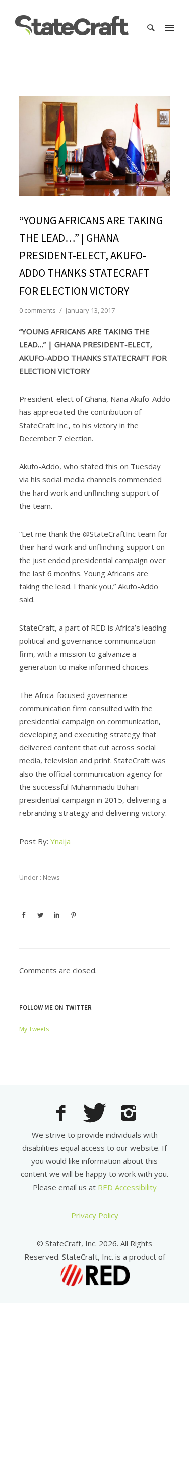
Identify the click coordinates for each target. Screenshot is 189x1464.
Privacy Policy (94, 1215)
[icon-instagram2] (129, 1114)
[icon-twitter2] (97, 1114)
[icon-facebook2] (63, 1114)
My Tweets (34, 1029)
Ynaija (60, 841)
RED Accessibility (127, 1187)
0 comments (37, 310)
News (50, 877)
